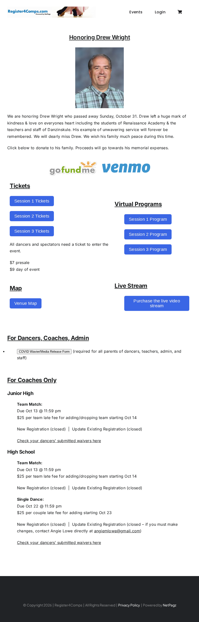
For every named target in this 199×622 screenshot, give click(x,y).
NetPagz (169, 605)
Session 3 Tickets (31, 231)
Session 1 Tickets (31, 201)
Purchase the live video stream (156, 303)
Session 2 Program (148, 234)
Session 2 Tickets (31, 216)
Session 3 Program (148, 249)
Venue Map (25, 303)
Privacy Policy (129, 605)
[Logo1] (51, 8)
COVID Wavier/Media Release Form (44, 351)
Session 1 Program (148, 219)
